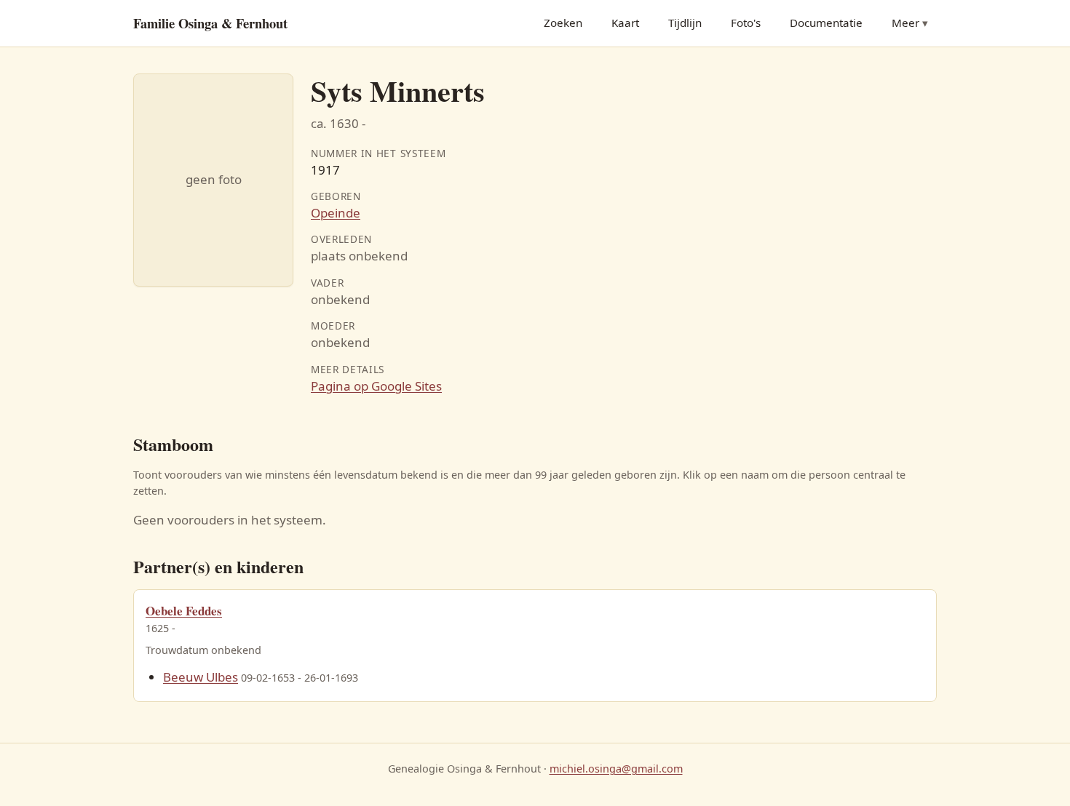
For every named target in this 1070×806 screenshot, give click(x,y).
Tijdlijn (685, 22)
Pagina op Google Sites (376, 386)
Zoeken (563, 22)
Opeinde (335, 212)
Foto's (746, 22)
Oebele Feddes (184, 611)
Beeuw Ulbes (200, 677)
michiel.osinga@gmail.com (616, 768)
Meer (905, 22)
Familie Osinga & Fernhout (210, 23)
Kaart (625, 22)
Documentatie (826, 22)
